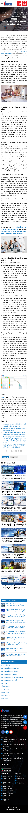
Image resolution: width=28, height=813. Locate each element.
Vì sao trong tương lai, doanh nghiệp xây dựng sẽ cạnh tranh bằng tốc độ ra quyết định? (15, 649)
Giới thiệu (4, 683)
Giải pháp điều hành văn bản (9, 671)
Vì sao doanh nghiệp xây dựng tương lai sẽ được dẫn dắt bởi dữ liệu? (15, 621)
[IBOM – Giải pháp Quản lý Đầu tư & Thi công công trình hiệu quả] (8, 3)
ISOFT (20, 809)
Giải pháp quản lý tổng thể (9, 680)
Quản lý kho (6, 786)
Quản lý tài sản (7, 788)
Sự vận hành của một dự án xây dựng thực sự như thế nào (15, 654)
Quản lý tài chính (6, 800)
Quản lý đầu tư (7, 776)
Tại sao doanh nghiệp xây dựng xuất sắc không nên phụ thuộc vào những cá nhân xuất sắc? (16, 638)
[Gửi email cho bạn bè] (15, 451)
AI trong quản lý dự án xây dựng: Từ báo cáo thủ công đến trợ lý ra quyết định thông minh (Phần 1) (16, 632)
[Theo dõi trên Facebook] (3, 732)
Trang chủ (4, 12)
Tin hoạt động (5, 695)
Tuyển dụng (4, 698)
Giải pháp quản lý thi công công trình (12, 677)
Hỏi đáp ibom (5, 689)
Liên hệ (19, 780)
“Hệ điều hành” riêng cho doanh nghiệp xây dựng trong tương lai (15, 610)
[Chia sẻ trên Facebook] (9, 451)
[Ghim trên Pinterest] (18, 451)
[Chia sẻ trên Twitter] (12, 451)
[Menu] (2, 3)
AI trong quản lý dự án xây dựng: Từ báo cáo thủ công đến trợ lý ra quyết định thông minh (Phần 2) (16, 626)
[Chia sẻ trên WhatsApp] (7, 451)
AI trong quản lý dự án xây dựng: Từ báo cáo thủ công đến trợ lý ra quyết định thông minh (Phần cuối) (16, 615)
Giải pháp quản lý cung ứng (9, 674)
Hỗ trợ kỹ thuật (5, 686)
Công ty (19, 776)
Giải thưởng (20, 778)
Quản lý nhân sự (8, 791)
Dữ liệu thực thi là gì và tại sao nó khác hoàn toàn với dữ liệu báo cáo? (16, 604)
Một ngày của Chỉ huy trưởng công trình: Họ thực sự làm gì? (16, 643)
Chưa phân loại (5, 665)
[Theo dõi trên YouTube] (11, 732)
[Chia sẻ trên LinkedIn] (21, 451)
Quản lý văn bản (8, 793)
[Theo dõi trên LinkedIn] (7, 732)
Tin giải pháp (12, 12)
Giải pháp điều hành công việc (10, 668)
